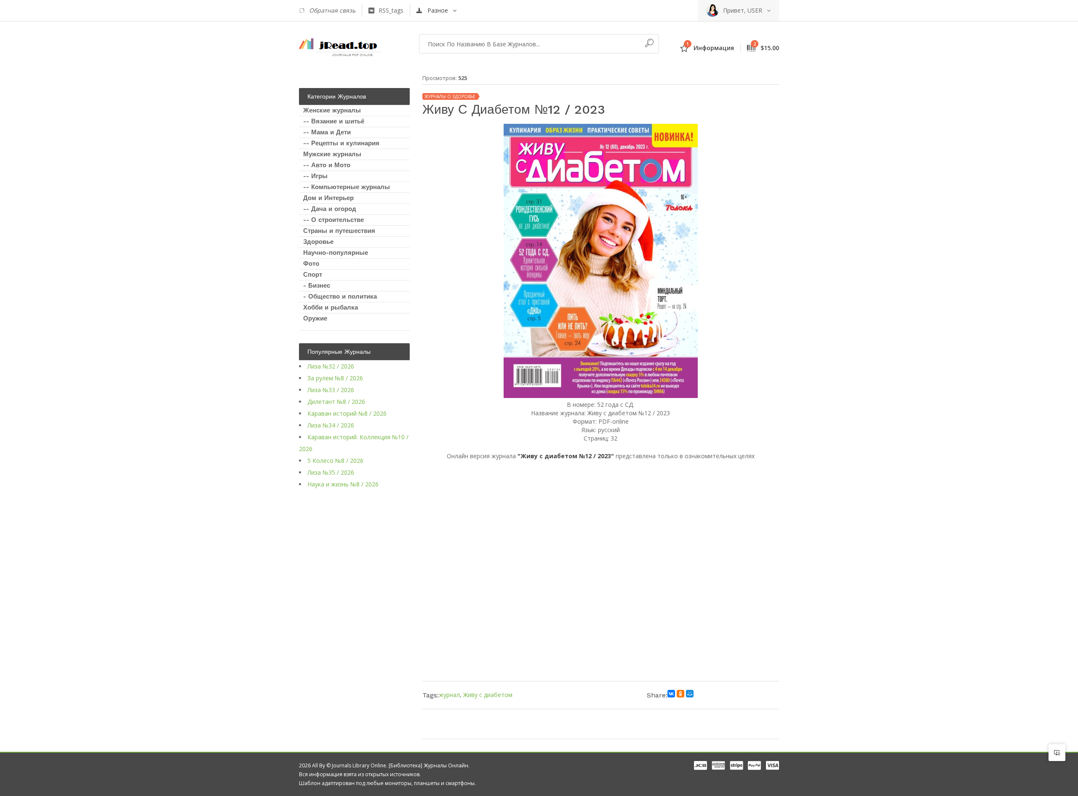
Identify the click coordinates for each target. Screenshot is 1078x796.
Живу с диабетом (487, 695)
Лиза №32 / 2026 (330, 366)
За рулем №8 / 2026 (335, 378)
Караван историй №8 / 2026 (347, 413)
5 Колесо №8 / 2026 (335, 461)
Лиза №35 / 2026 (330, 472)
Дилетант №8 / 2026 (336, 402)
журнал (449, 695)
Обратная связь (332, 10)
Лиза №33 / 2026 (330, 390)
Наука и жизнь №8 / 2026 (343, 484)
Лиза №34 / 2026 (330, 425)
